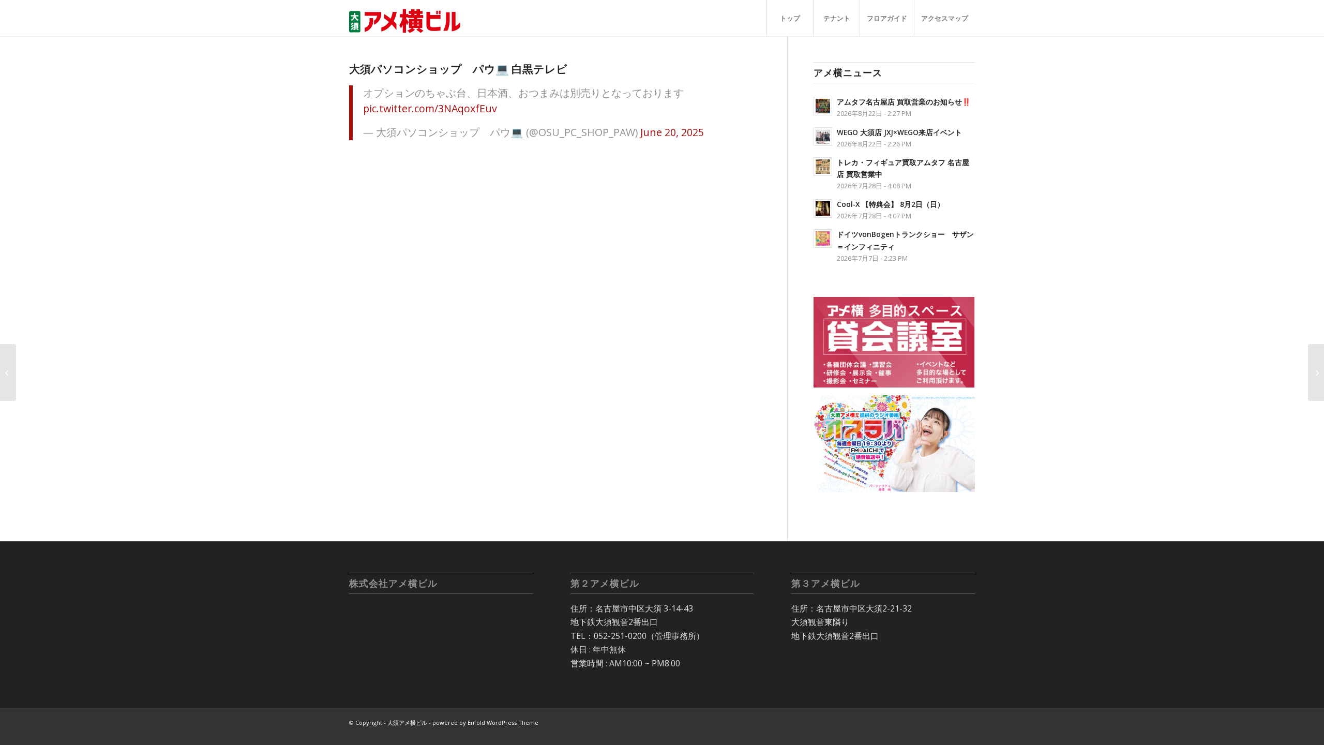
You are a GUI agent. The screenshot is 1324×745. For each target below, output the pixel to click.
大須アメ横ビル (407, 722)
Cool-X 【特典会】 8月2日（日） (890, 204)
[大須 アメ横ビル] (408, 18)
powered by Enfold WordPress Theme (485, 722)
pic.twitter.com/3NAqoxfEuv (430, 108)
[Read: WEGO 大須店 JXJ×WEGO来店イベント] (823, 136)
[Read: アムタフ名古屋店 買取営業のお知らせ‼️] (823, 106)
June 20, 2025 (672, 132)
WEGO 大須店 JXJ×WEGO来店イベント (899, 132)
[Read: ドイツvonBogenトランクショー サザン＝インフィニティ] (823, 238)
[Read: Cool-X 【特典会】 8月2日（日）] (823, 208)
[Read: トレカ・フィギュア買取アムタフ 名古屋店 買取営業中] (823, 166)
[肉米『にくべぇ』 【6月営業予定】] (8, 372)
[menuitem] (789, 18)
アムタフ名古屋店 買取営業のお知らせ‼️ (904, 102)
